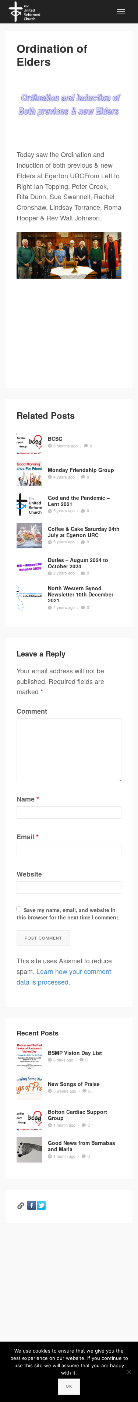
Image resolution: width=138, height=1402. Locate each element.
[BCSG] (29, 442)
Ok (69, 1386)
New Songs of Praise (74, 1083)
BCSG (55, 438)
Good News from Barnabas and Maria (81, 1146)
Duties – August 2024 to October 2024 (78, 563)
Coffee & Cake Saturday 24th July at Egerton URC (84, 532)
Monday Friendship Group (81, 469)
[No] (128, 1372)
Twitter (41, 1205)
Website (29, 874)
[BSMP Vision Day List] (29, 1056)
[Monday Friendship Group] (29, 473)
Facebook (31, 1205)
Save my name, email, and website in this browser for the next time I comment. (68, 914)
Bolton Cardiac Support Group (77, 1115)
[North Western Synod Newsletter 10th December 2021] (29, 598)
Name (28, 799)
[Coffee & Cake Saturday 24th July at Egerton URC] (29, 535)
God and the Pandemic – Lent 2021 (79, 500)
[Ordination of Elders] (69, 105)
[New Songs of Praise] (29, 1087)
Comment (32, 711)
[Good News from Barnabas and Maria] (29, 1150)
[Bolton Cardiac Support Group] (29, 1118)
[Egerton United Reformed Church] (24, 10)
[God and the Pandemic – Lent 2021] (29, 504)
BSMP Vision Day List (75, 1052)
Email (28, 836)
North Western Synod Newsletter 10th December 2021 (80, 594)
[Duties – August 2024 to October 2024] (29, 567)
